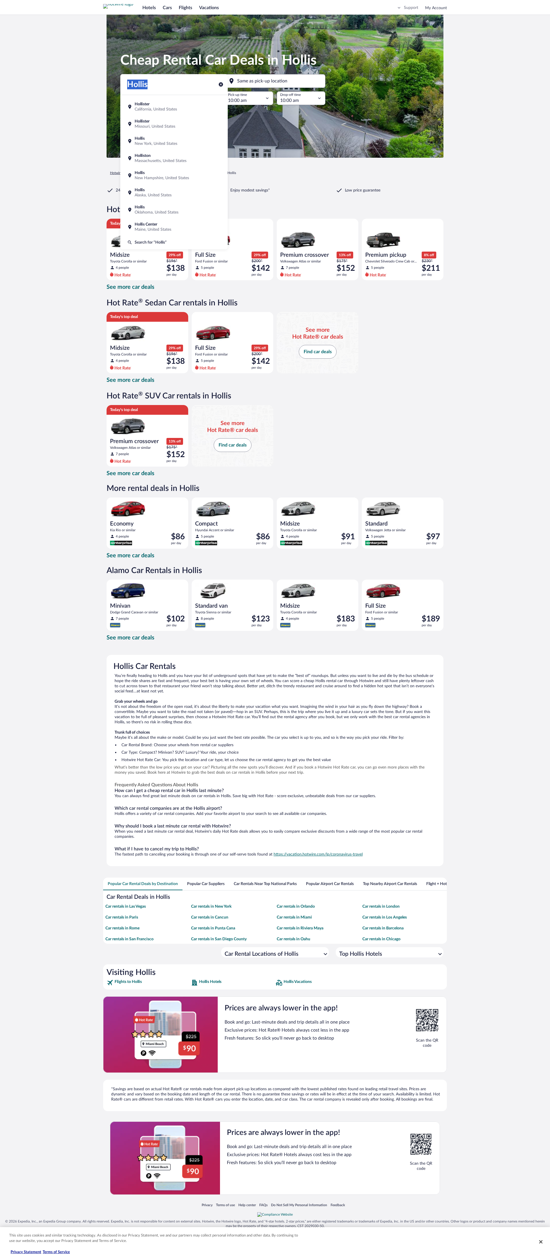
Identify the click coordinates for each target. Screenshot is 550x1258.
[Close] (541, 1241)
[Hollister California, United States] (174, 106)
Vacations (209, 7)
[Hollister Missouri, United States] (174, 124)
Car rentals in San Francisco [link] (129, 939)
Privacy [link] (207, 1205)
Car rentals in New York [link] (211, 907)
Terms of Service (56, 1252)
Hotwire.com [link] (119, 173)
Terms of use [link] (225, 1205)
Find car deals (318, 351)
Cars (167, 7)
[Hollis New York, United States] (174, 141)
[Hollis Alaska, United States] (174, 192)
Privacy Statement (26, 1252)
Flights (185, 7)
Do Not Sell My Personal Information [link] (299, 1205)
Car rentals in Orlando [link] (296, 907)
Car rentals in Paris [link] (121, 917)
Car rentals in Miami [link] (294, 917)
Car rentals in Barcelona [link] (383, 928)
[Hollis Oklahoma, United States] (174, 209)
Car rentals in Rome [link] (122, 928)
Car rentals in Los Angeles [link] (384, 917)
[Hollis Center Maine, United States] (174, 227)
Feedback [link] (338, 1205)
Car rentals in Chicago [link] (381, 939)
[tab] (142, 884)
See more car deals (130, 287)
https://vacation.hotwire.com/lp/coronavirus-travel (318, 854)
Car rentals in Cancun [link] (209, 917)
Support (411, 8)
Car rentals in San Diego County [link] (219, 939)
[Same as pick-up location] (275, 81)
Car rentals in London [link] (381, 907)
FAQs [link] (263, 1205)
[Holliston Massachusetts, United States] (174, 158)
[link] (148, 982)
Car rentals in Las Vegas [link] (125, 907)
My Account (436, 8)
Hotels (149, 7)
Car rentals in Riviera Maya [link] (300, 928)
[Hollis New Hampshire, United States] (174, 175)
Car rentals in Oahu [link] (293, 939)
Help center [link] (247, 1205)
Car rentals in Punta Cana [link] (213, 928)
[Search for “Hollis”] (174, 242)
